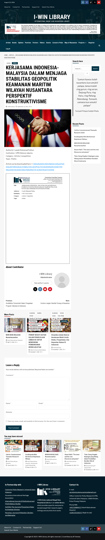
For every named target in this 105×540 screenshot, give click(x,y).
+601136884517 (75, 507)
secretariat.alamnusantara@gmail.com (82, 492)
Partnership (26, 7)
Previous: (19, 303)
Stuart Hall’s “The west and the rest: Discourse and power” (86, 151)
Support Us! (36, 7)
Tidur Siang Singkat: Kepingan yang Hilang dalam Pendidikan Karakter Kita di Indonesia (86, 158)
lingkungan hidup (56, 329)
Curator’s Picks (57, 43)
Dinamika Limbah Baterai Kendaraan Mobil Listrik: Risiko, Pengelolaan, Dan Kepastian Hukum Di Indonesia (60, 340)
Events (48, 43)
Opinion (20, 43)
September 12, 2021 (22, 106)
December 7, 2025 (34, 352)
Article (8, 43)
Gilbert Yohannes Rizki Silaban (38, 350)
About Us (7, 7)
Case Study (61, 316)
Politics (15, 63)
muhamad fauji (57, 347)
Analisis (39, 313)
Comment (10, 375)
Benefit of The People (36, 318)
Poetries (28, 43)
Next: (55, 302)
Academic (32, 313)
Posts (35, 449)
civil (53, 318)
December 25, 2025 (71, 465)
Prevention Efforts (35, 329)
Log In (8, 49)
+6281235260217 (75, 513)
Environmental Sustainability (37, 326)
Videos (42, 43)
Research (9, 449)
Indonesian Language (58, 326)
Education (64, 321)
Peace (14, 446)
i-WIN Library (52, 17)
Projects (82, 43)
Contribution (55, 321)
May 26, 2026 (30, 467)
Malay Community (30, 446)
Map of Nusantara (71, 43)
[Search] (99, 45)
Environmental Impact (35, 324)
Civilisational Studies (71, 443)
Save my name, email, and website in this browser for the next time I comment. (36, 421)
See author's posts (41, 283)
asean (53, 316)
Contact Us (16, 7)
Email (41, 403)
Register (91, 43)
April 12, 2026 (11, 342)
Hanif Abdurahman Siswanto (15, 340)
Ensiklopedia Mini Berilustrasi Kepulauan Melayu (84, 138)
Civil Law (59, 318)
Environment (33, 321)
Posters (35, 43)
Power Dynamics (70, 449)
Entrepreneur (56, 324)
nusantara (9, 329)
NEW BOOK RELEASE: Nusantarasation (82, 144)
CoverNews (66, 537)
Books (14, 43)
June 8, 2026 (11, 465)
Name (8, 403)
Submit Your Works (48, 7)
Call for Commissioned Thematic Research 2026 (85, 131)
